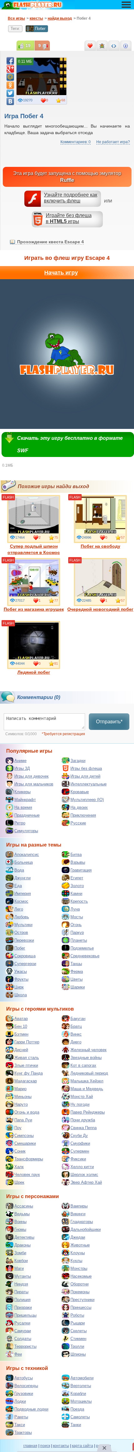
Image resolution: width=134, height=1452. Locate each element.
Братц (76, 1026)
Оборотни (79, 1284)
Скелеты (78, 1330)
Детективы (24, 1237)
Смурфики (80, 1143)
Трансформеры (28, 1159)
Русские (78, 823)
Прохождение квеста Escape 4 (50, 241)
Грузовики (23, 1393)
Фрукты (21, 979)
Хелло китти (82, 1166)
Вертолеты (80, 1385)
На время (23, 807)
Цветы (76, 979)
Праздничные (27, 815)
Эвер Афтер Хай (86, 1182)
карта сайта (82, 1446)
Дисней (21, 1049)
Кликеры (22, 791)
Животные (80, 1245)
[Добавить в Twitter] (10, 93)
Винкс (76, 1034)
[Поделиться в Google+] (10, 69)
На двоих (79, 807)
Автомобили (81, 1378)
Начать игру (61, 273)
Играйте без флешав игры (69, 218)
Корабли (78, 1393)
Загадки (77, 760)
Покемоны (79, 1291)
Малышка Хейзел (86, 1081)
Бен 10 (20, 1026)
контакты (61, 1446)
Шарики (77, 987)
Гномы (20, 1229)
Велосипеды (26, 1385)
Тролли (77, 1346)
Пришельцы (25, 1315)
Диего (75, 1042)
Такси (19, 1424)
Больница (23, 862)
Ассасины (23, 1206)
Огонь (76, 924)
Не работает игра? (113, 142)
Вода (19, 870)
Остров (21, 932)
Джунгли (22, 878)
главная (30, 1446)
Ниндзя (21, 1284)
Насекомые (81, 1276)
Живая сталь (26, 1057)
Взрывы (77, 862)
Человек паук (27, 1174)
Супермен (79, 1151)
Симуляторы (26, 830)
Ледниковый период (89, 1073)
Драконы (22, 1245)
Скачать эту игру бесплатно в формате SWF (70, 444)
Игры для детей (85, 776)
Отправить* (109, 721)
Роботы (77, 1315)
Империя (22, 893)
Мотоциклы (81, 1401)
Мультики (23, 924)
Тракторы (23, 1432)
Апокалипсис (26, 854)
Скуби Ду (79, 1135)
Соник (20, 1151)
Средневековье (84, 956)
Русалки (22, 1323)
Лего (18, 909)
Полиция (22, 1299)
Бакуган (77, 1018)
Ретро (19, 823)
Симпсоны (24, 1135)
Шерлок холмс (84, 1174)
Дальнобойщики (85, 1229)
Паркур (77, 932)
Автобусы (23, 1378)
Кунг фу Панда (28, 1073)
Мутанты (22, 1276)
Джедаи (77, 1237)
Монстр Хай (81, 1096)
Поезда (77, 1409)
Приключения (83, 815)
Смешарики (25, 1143)
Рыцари (77, 1323)
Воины (20, 1221)
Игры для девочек (31, 776)
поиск (45, 1446)
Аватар (21, 1018)
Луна (75, 909)
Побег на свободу (100, 546)
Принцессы (80, 1307)
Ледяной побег (33, 672)
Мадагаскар (25, 1081)
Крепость (79, 901)
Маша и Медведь (86, 1088)
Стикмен (78, 1338)
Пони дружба (82, 1120)
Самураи (22, 1330)
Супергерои (25, 963)
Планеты (78, 940)
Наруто (21, 1104)
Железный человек (88, 1049)
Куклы (76, 1260)
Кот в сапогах (83, 1065)
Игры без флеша (86, 768)
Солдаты (22, 1338)
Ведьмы (22, 1214)
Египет (76, 878)
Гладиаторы (81, 1221)
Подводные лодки (31, 1409)
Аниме (20, 760)
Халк (19, 1166)
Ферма (76, 971)
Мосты (76, 917)
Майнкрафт (25, 799)
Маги (19, 1268)
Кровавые (79, 791)
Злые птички (26, 1065)
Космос (21, 901)
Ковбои (21, 1260)
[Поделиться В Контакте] (10, 101)
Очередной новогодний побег (100, 609)
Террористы (25, 1346)
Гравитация (81, 870)
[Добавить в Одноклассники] (10, 85)
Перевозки (24, 940)
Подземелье (82, 948)
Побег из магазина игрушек (34, 609)
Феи (18, 1354)
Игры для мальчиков (33, 784)
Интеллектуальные (88, 784)
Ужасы (20, 971)
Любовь (21, 917)
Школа (20, 995)
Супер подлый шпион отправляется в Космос (33, 549)
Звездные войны (86, 1057)
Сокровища (25, 956)
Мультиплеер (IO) (87, 799)
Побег (40, 28)
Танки (75, 1424)
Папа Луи (23, 1120)
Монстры (78, 1268)
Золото (77, 885)
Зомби (20, 1252)
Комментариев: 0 (75, 142)
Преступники (82, 1299)
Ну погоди (79, 1104)
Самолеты (80, 1417)
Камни (76, 893)
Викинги (77, 1214)
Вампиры (79, 1206)
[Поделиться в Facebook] (10, 61)
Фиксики (78, 1159)
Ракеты (21, 1417)
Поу (18, 1127)
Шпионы (78, 1354)
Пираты (21, 1291)
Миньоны (22, 1096)
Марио (20, 1088)
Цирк (19, 987)
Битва (76, 854)
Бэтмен (21, 1034)
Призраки (23, 1307)
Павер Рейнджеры (87, 1112)
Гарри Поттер (26, 1042)
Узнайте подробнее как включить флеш (70, 197)
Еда (18, 885)
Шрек (19, 1182)
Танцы (76, 963)
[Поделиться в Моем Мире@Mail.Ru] (10, 77)
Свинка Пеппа (83, 1127)
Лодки (20, 1401)
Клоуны (77, 1252)
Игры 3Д (22, 768)
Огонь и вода (26, 1112)
